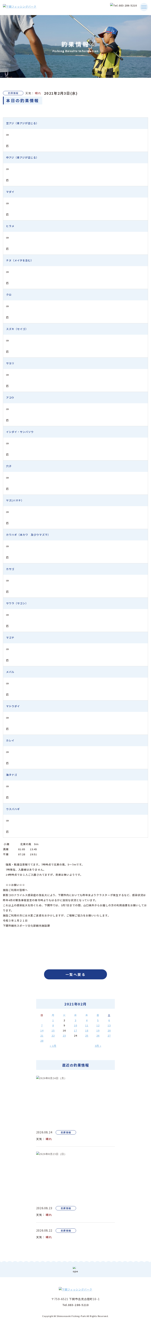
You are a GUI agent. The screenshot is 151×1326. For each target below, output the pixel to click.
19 (97, 1030)
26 (97, 1035)
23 (64, 1035)
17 (75, 1030)
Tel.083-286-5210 (75, 1305)
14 (41, 1030)
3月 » (98, 1046)
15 (53, 1030)
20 (109, 1030)
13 (109, 1025)
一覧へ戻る (75, 974)
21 (41, 1035)
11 (86, 1025)
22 (53, 1035)
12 (97, 1025)
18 (86, 1030)
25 (86, 1035)
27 (109, 1035)
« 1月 (53, 1046)
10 (75, 1025)
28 (41, 1040)
